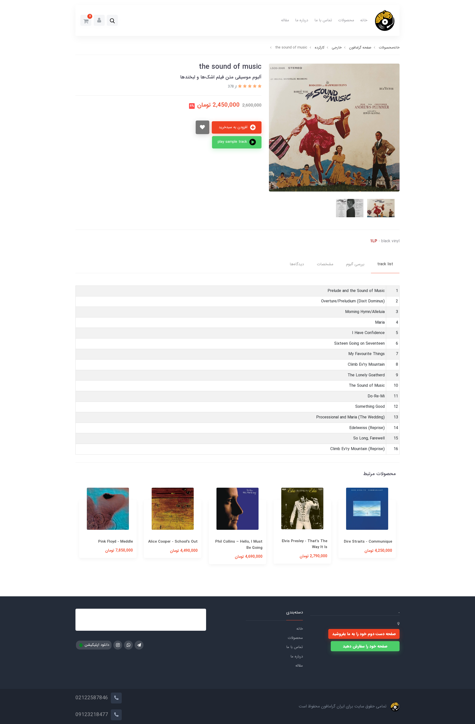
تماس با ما (323, 20)
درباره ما (301, 20)
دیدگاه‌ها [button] (297, 264)
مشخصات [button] (325, 264)
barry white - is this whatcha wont (115, 545)
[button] (112, 21)
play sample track (233, 142)
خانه (363, 20)
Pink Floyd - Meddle (180, 542)
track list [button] (385, 264)
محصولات (346, 20)
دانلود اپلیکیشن (96, 645)
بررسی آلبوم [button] (355, 264)
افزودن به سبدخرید (234, 127)
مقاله (285, 20)
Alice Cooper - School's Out (237, 542)
